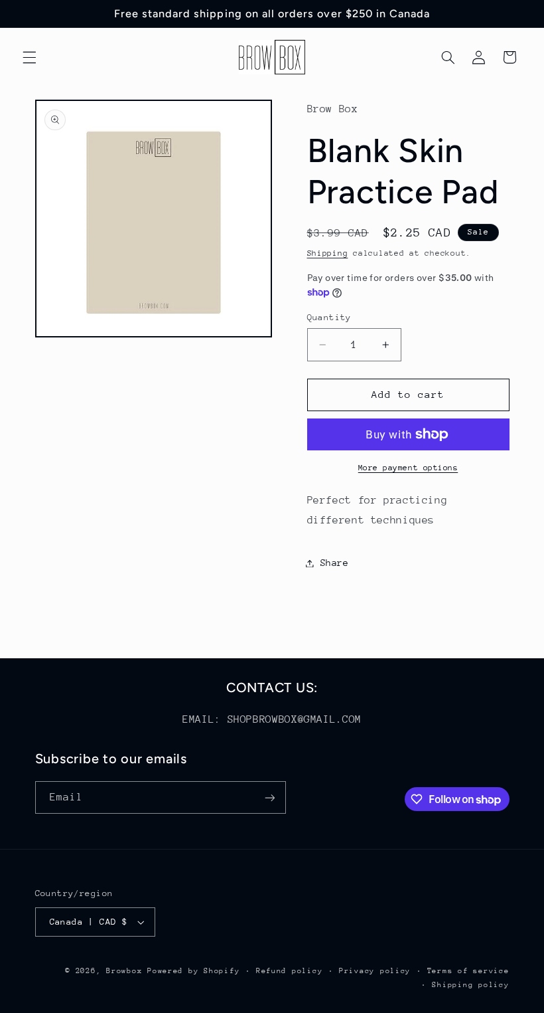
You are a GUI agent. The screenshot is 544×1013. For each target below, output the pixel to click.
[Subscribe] (269, 797)
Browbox (124, 971)
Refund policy (289, 971)
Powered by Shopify (193, 971)
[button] (29, 57)
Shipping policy (470, 984)
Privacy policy (375, 971)
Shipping (327, 253)
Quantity (329, 317)
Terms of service (468, 971)
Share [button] (334, 562)
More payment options (408, 467)
